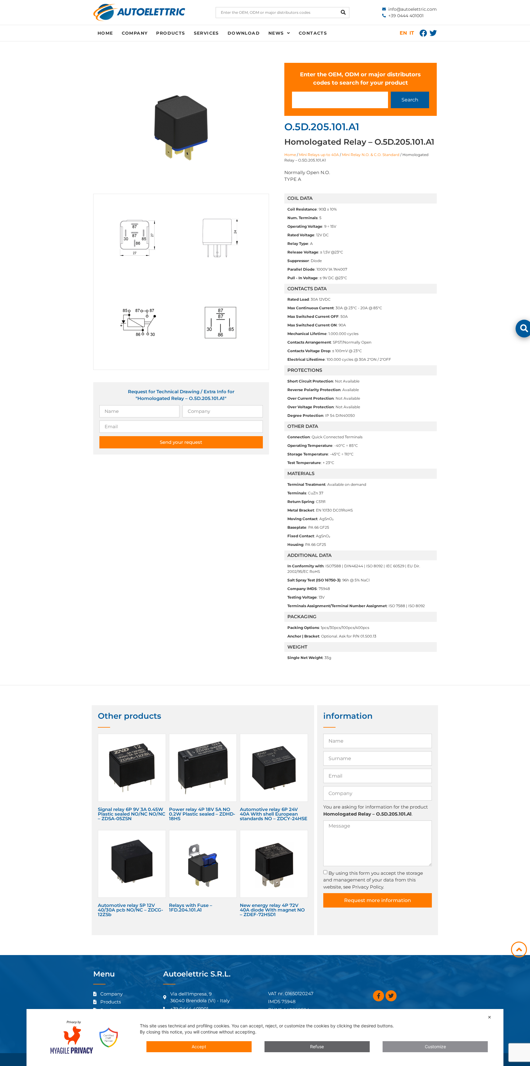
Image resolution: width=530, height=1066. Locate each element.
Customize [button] (435, 1046)
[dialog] (264, 1037)
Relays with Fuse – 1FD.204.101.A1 (190, 907)
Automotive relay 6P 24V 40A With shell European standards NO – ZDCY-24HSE (273, 813)
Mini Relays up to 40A (319, 154)
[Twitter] (433, 33)
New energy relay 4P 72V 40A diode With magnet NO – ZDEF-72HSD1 (272, 909)
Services (206, 33)
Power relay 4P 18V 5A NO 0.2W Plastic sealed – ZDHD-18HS (202, 813)
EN (403, 33)
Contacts (313, 33)
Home (105, 33)
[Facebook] (423, 33)
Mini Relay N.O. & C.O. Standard (370, 154)
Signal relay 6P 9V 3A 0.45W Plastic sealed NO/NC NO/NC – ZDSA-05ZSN (131, 813)
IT (411, 33)
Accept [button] (199, 1046)
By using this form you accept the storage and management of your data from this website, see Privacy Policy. (373, 879)
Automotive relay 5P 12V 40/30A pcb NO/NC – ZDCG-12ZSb (130, 909)
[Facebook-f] (378, 995)
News (276, 33)
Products (170, 33)
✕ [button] (489, 1017)
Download (244, 33)
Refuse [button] (317, 1046)
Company (135, 33)
